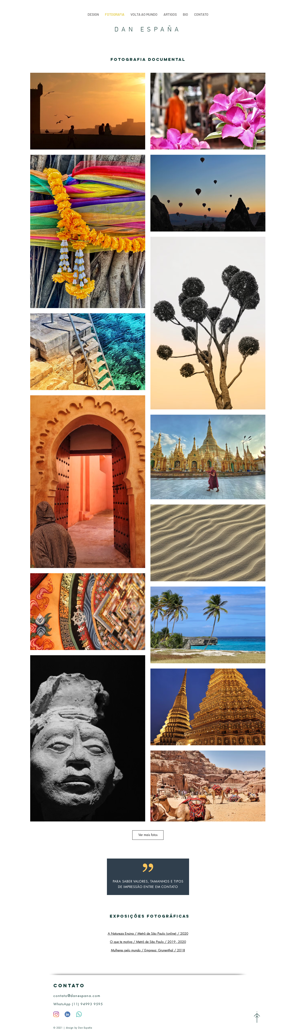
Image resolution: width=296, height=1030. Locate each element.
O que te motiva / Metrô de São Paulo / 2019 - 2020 (148, 942)
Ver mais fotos (147, 835)
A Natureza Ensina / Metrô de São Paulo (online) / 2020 (148, 933)
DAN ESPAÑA (148, 30)
